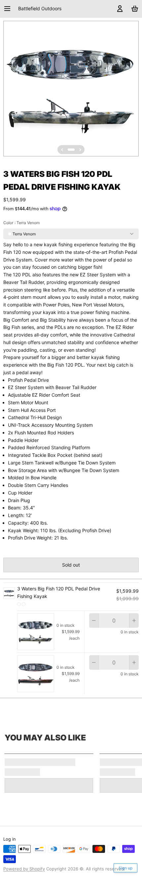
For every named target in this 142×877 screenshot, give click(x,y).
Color (21, 222)
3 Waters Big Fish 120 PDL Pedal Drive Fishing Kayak (58, 592)
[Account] (119, 8)
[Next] (80, 149)
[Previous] (62, 149)
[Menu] (9, 8)
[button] (71, 565)
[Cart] (133, 8)
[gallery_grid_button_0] (71, 149)
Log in (9, 839)
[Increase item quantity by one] (134, 620)
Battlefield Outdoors (39, 8)
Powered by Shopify (24, 868)
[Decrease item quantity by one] (93, 620)
